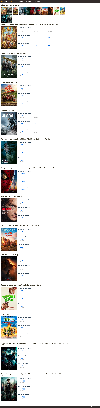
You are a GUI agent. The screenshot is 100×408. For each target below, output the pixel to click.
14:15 (21, 350)
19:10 (21, 173)
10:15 (21, 320)
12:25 (35, 30)
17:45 (21, 88)
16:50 (21, 381)
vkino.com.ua (5, 406)
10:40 (21, 30)
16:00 (49, 30)
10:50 (21, 291)
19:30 (21, 59)
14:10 (21, 231)
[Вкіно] (4, 2)
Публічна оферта (95, 406)
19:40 (35, 116)
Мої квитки (19, 2)
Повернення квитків (85, 406)
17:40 (21, 145)
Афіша (12, 2)
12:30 (21, 116)
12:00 (21, 260)
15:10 (21, 202)
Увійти (29, 2)
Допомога (37, 2)
